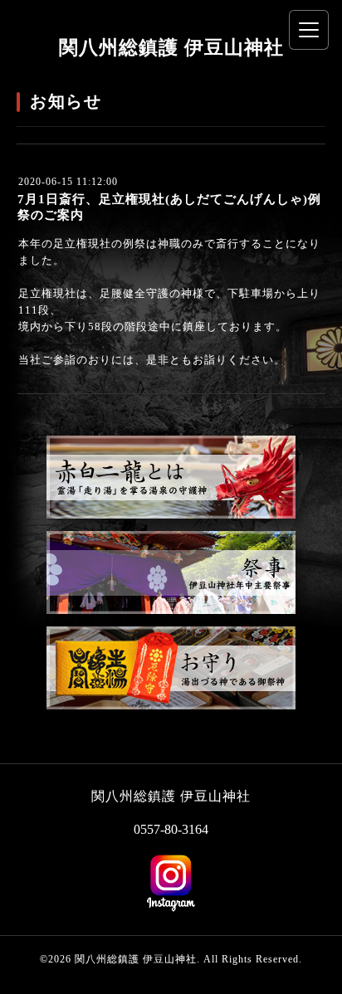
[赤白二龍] (171, 515)
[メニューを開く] (309, 30)
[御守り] (171, 705)
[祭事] (171, 610)
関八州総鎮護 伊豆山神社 (171, 47)
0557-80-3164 (171, 829)
